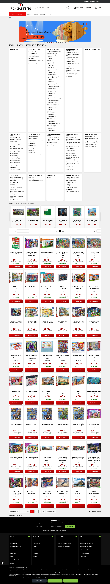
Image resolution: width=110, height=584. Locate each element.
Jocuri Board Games (15, 139)
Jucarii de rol (34, 134)
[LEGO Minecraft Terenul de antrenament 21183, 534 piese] (33, 212)
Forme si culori (14, 155)
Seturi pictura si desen (91, 141)
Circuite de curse (70, 150)
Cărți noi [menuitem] (29, 14)
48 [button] (98, 231)
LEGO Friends (51, 72)
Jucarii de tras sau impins (72, 63)
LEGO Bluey (50, 114)
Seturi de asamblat (71, 153)
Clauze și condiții (13, 540)
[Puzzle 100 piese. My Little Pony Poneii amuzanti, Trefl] (94, 420)
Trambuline (69, 185)
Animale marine (14, 180)
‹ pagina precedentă (14, 511)
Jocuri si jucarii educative (54, 135)
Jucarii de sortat (70, 65)
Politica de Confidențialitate (88, 574)
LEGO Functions (51, 74)
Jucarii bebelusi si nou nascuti (72, 50)
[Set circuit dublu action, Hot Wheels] (78, 352)
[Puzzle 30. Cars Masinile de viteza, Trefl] (78, 283)
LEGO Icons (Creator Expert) (54, 51)
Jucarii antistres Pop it (92, 49)
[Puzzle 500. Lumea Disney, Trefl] (47, 283)
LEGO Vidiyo (50, 111)
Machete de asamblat (90, 146)
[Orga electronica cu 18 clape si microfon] (16, 352)
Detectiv (31, 150)
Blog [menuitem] (50, 14)
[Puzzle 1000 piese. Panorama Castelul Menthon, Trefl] (47, 454)
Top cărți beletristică (84, 553)
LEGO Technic (51, 107)
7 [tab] (58, 42)
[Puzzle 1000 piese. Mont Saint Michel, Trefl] (78, 488)
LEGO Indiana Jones (52, 83)
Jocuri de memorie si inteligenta (54, 140)
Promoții (35, 549)
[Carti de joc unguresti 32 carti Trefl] (16, 249)
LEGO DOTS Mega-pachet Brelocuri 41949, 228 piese (77, 222)
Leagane (69, 189)
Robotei (68, 168)
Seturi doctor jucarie (15, 169)
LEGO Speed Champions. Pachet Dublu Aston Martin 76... (18, 222)
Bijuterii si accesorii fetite (91, 142)
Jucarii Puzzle (14, 164)
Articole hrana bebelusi (72, 66)
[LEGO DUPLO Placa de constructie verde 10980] (48, 212)
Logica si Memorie (15, 144)
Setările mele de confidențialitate (64, 543)
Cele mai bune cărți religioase (86, 546)
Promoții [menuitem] (36, 14)
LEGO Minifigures (52, 91)
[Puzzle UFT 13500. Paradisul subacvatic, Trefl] (94, 387)
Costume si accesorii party (35, 154)
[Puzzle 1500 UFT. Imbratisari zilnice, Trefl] (31, 387)
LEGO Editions (51, 118)
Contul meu (79, 7)
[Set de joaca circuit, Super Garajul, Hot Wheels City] (63, 352)
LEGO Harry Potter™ (52, 77)
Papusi (31, 177)
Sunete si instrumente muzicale (17, 171)
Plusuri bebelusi (33, 63)
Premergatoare (70, 68)
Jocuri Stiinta (13, 141)
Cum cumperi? (13, 549)
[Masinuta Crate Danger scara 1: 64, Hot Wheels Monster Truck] (78, 420)
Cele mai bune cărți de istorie (86, 549)
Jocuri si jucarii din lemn (16, 135)
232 (28, 511)
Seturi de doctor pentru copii (36, 140)
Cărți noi (35, 546)
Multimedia (51, 175)
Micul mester (32, 145)
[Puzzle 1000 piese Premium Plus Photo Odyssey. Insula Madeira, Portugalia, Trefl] (94, 454)
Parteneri (35, 556)
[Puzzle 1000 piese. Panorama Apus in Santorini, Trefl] (63, 454)
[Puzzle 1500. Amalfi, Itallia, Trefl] (78, 387)
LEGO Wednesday (51, 128)
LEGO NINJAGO (51, 97)
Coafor (31, 147)
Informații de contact (37, 540)
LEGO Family (50, 119)
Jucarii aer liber (14, 143)
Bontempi (16, 360)
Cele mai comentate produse (63, 540)
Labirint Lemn (14, 165)
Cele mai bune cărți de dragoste (87, 540)
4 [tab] (51, 42)
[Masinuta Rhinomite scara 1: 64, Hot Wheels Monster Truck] (63, 420)
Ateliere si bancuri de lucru (16, 148)
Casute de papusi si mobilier (36, 180)
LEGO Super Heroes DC (53, 104)
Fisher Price (31, 360)
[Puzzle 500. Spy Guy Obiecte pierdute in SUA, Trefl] (78, 249)
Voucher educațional (14, 559)
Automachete (70, 148)
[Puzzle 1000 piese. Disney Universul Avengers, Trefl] (78, 454)
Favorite (89, 7)
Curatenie (31, 141)
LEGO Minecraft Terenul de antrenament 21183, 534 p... (33, 222)
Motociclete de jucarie (71, 155)
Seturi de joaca (14, 199)
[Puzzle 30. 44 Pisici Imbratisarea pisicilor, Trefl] (94, 283)
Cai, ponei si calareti (15, 182)
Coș (98, 7)
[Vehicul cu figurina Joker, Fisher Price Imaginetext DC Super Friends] (31, 352)
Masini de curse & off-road (73, 146)
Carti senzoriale (14, 150)
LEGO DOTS (50, 67)
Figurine (14, 175)
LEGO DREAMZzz (52, 69)
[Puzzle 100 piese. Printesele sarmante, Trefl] (31, 454)
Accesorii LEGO (51, 112)
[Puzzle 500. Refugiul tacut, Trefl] (16, 283)
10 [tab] (65, 42)
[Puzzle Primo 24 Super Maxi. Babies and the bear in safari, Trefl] (47, 318)
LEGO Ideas (50, 81)
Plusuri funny (32, 51)
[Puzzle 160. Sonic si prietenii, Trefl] (94, 318)
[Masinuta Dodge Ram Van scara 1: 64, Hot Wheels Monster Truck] (16, 420)
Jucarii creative (91, 134)
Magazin (31, 148)
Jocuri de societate (53, 137)
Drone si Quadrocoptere (72, 161)
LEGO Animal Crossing (53, 53)
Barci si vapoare (70, 159)
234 (36, 511)
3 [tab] (49, 42)
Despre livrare (13, 553)
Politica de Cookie (87, 569)
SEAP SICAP (12, 563)
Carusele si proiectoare (72, 73)
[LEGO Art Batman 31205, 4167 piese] (62, 212)
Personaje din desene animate (36, 62)
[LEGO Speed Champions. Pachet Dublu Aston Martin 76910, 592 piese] (18, 212)
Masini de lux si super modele (73, 142)
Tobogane (69, 184)
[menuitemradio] (63, 231)
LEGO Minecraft (51, 90)
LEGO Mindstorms (51, 88)
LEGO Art (50, 56)
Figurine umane (14, 189)
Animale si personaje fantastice (16, 194)
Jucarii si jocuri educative (54, 143)
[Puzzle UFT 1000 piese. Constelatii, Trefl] (47, 488)
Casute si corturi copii (71, 182)
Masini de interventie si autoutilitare (73, 140)
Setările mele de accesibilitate (63, 546)
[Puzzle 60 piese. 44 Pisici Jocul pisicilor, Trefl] (47, 249)
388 (43, 511)
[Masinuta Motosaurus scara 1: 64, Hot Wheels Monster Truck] (31, 420)
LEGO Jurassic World (52, 84)
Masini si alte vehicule (72, 135)
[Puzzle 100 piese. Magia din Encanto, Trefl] (16, 454)
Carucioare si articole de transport (73, 71)
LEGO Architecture (52, 55)
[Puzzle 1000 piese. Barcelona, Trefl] (31, 488)
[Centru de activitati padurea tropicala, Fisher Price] (47, 352)
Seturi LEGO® (53, 49)
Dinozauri (31, 58)
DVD (49, 177)
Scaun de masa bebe (71, 74)
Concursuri (12, 556)
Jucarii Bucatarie (14, 157)
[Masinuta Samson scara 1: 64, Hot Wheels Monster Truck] (47, 420)
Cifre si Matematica (15, 151)
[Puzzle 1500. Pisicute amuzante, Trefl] (16, 387)
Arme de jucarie (33, 136)
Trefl (16, 257)
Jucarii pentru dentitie (71, 59)
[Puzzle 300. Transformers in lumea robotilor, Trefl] (16, 318)
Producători (35, 553)
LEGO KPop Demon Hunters (54, 123)
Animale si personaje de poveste (17, 192)
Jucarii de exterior (73, 175)
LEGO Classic (51, 62)
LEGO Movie (50, 95)
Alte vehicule (70, 169)
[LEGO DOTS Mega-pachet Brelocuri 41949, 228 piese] (77, 212)
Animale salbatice (34, 56)
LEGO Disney (51, 65)
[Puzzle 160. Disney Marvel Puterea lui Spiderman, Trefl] (78, 318)
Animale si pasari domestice (17, 178)
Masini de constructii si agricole (73, 144)
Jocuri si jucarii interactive (54, 142)
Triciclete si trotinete (71, 187)
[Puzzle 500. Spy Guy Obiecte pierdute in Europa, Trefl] (63, 249)
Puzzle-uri (50, 145)
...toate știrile (83, 556)
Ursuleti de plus (33, 53)
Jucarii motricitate (15, 162)
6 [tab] (56, 42)
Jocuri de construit (90, 148)
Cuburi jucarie (14, 153)
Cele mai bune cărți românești (86, 543)
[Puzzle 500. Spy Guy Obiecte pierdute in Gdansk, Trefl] (94, 249)
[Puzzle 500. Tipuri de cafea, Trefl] (63, 283)
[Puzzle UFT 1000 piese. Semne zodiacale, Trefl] (94, 488)
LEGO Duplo (51, 70)
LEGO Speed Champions (53, 100)
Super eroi (32, 152)
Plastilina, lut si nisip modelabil (91, 139)
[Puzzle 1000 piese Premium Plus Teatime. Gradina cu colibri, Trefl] (16, 488)
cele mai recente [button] (21, 231)
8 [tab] (60, 42)
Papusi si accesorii (36, 175)
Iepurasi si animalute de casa (36, 60)
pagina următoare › (51, 511)
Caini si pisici (33, 55)
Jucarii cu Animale (15, 160)
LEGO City (50, 60)
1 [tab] (45, 42)
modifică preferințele (39, 581)
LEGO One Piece (51, 125)
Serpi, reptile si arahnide (16, 187)
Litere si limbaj (13, 167)
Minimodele (69, 166)
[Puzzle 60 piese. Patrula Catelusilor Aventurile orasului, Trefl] (31, 249)
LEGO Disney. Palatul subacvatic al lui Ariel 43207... (92, 222)
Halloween (14, 49)
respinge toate (55, 581)
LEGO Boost (50, 58)
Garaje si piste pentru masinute (73, 152)
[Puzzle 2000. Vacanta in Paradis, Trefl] (63, 318)
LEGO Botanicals (51, 116)
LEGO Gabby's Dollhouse (53, 76)
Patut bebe (69, 76)
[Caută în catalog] (67, 7)
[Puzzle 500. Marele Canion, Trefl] (31, 283)
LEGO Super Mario (52, 105)
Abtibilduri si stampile (90, 144)
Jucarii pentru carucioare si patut (73, 55)
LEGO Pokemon (51, 126)
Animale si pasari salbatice (17, 177)
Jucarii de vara (70, 178)
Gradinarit (32, 143)
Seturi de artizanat (90, 136)
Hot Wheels (62, 360)
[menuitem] (17, 14)
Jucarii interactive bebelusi (73, 52)
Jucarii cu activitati (15, 158)
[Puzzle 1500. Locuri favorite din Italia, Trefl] (47, 387)
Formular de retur (37, 543)
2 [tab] (47, 42)
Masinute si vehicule (71, 180)
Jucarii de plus (34, 49)
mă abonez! (70, 526)
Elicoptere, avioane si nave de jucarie (72, 158)
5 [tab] (54, 42)
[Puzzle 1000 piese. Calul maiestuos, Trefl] (63, 488)
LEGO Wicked (51, 130)
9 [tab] (63, 42)
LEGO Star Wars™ (52, 102)
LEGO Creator (51, 63)
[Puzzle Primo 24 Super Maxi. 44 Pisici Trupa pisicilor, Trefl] (31, 318)
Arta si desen (13, 146)
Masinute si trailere (71, 137)
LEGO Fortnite (51, 121)
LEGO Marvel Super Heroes (54, 86)
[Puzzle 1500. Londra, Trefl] (63, 387)
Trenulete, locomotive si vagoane (73, 164)
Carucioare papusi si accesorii (36, 178)
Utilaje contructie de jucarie (72, 177)
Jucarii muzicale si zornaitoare (72, 58)
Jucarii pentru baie (71, 61)
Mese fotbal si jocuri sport (73, 191)
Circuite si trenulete (15, 137)
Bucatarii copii (33, 138)
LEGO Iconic (50, 79)
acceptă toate (70, 581)
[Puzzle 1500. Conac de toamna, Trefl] (94, 352)
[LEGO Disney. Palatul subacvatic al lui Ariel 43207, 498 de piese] (92, 212)
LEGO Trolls (50, 109)
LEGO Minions (51, 93)
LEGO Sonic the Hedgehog (54, 98)
